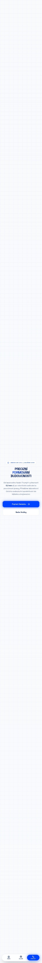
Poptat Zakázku (19, 504)
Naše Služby (21, 512)
